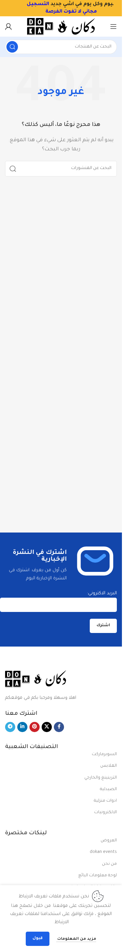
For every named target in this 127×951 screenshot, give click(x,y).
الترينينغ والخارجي (100, 778)
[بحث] (12, 47)
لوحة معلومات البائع (97, 875)
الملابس (108, 766)
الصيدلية (108, 789)
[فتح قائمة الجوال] (113, 26)
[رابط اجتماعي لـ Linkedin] (22, 727)
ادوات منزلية (105, 801)
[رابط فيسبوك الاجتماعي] (59, 727)
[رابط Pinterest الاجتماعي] (34, 727)
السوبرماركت (104, 754)
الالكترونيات (105, 812)
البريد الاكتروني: (102, 593)
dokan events (103, 852)
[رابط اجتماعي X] (47, 727)
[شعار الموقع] (61, 26)
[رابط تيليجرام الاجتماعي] (10, 727)
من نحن (109, 864)
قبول (38, 938)
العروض (109, 840)
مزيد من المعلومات (76, 939)
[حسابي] (8, 26)
